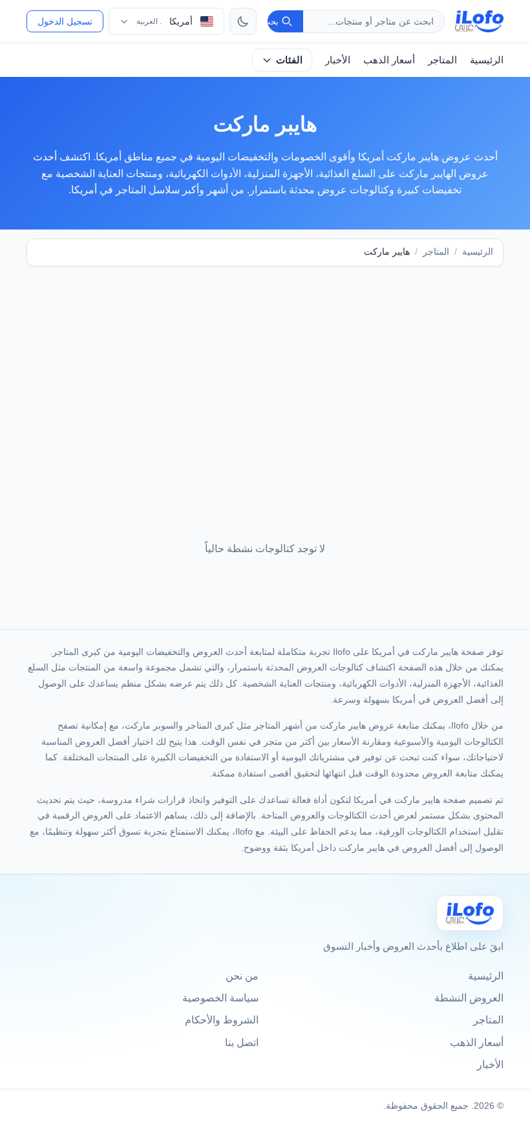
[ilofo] (479, 21)
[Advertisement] (265, 377)
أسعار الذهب (389, 59)
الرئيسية (487, 59)
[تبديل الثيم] (243, 21)
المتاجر (442, 59)
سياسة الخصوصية (220, 997)
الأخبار (337, 59)
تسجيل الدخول (64, 21)
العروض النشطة (469, 997)
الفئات (289, 59)
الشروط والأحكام (222, 1019)
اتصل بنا (242, 1042)
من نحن (242, 975)
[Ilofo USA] (470, 913)
